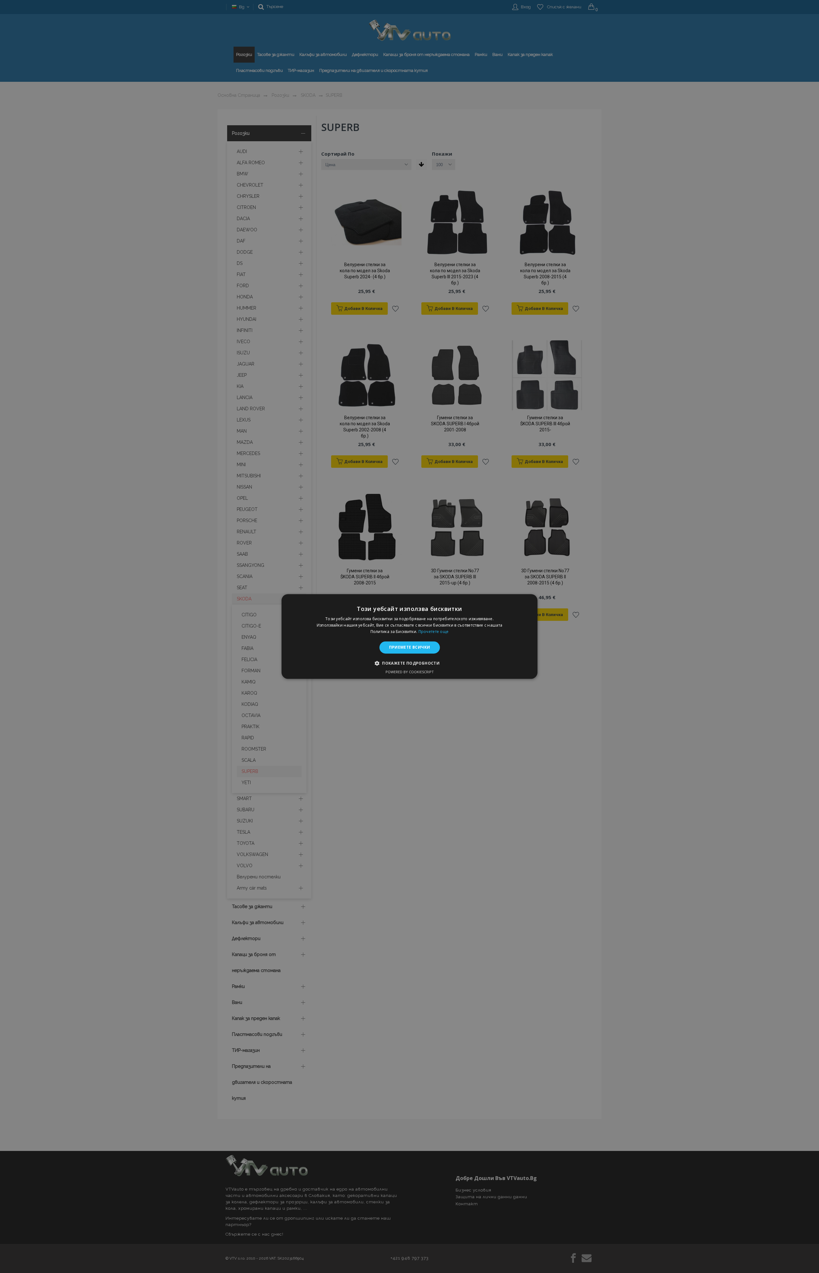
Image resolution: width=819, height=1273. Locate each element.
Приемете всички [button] (409, 647)
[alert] (409, 636)
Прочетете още (433, 631)
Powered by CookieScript (410, 672)
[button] (409, 663)
